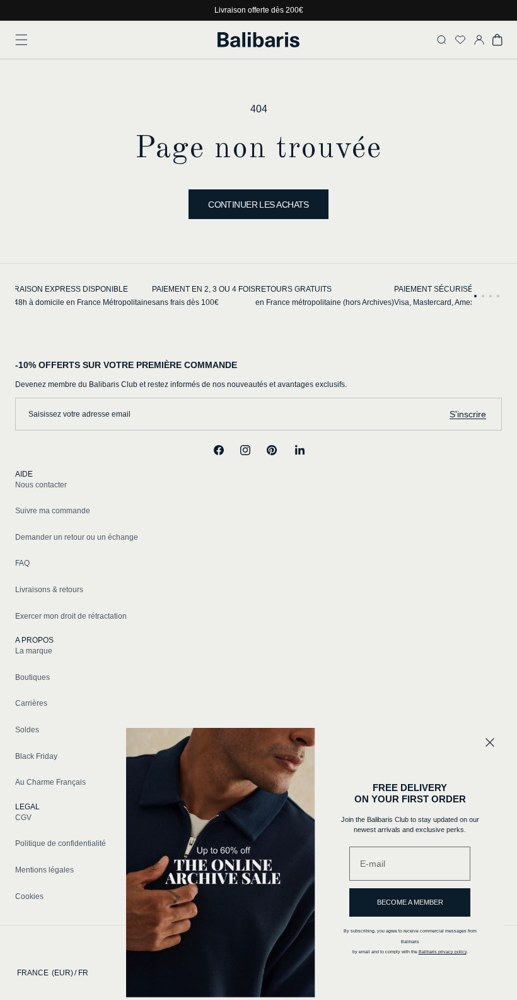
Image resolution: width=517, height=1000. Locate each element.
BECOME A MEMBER (410, 902)
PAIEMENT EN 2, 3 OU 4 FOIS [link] (203, 289)
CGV (23, 817)
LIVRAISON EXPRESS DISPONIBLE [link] (65, 289)
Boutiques (32, 677)
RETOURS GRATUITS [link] (293, 289)
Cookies (29, 896)
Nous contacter (41, 484)
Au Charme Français (50, 782)
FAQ (22, 563)
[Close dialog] (489, 742)
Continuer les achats (258, 204)
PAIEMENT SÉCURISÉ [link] (433, 289)
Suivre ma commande (52, 510)
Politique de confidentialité (60, 843)
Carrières (31, 703)
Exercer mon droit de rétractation (71, 616)
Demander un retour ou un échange (76, 537)
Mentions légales (44, 870)
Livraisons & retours (49, 589)
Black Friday (36, 756)
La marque (33, 650)
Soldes (27, 729)
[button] (21, 40)
